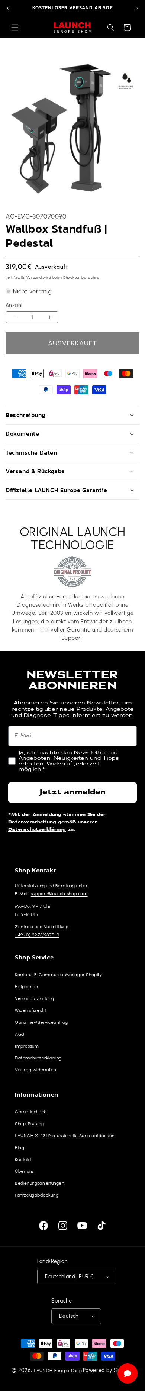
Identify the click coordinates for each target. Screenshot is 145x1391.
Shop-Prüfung (29, 1123)
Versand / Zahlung (34, 998)
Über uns (24, 1171)
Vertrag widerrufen (35, 1069)
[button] (15, 27)
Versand (34, 277)
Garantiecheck (30, 1111)
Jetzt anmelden (72, 792)
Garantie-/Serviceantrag (41, 1022)
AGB (20, 1034)
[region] (72, 8)
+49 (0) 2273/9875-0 (37, 934)
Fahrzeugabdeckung (36, 1195)
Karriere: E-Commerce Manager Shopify (58, 974)
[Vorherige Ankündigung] (8, 8)
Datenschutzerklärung (37, 829)
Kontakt (23, 1159)
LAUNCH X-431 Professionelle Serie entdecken (65, 1135)
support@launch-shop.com (59, 893)
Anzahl (14, 305)
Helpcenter (27, 986)
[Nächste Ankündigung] (137, 8)
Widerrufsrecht (30, 1010)
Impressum (27, 1046)
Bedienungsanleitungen (39, 1183)
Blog (19, 1147)
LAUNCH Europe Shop (58, 1370)
